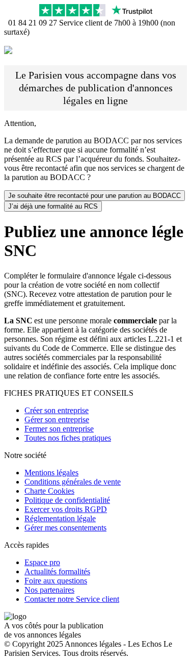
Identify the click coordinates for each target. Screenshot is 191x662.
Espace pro (42, 562)
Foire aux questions (55, 580)
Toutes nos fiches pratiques (67, 438)
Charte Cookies (49, 491)
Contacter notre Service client (71, 599)
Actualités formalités (57, 571)
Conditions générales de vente (72, 481)
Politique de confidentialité (67, 500)
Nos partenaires (49, 589)
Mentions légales (51, 472)
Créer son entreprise (56, 410)
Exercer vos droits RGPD (65, 509)
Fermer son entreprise (59, 428)
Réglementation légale (60, 518)
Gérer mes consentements (65, 527)
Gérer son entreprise (56, 419)
